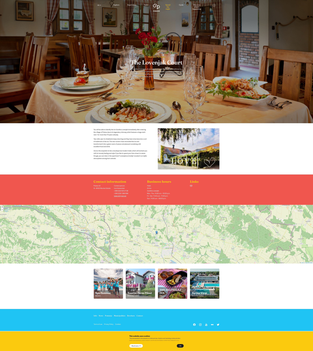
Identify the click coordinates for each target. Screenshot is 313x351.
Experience (131, 5)
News (101, 316)
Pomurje (108, 316)
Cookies (118, 324)
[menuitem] (116, 5)
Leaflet (302, 262)
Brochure (131, 316)
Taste (146, 5)
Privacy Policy (108, 324)
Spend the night (167, 7)
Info (95, 316)
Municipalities (119, 316)
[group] (108, 284)
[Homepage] (156, 8)
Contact (140, 316)
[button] (222, 149)
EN (98, 5)
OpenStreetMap (309, 262)
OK (180, 346)
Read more (135, 346)
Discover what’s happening (197, 7)
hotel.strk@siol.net (120, 196)
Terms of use (98, 324)
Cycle (181, 5)
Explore (116, 5)
